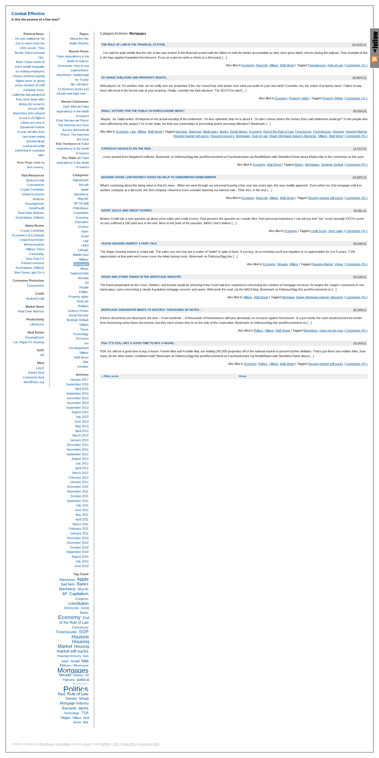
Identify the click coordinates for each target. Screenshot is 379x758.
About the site (79, 38)
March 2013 (80, 435)
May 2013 (82, 426)
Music (84, 268)
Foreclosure (303, 131)
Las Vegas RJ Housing (28, 342)
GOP (84, 631)
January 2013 (79, 440)
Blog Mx (83, 198)
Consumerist (35, 184)
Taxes (84, 329)
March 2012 (80, 472)
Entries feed (36, 372)
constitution (78, 603)
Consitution (81, 212)
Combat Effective (28, 13)
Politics (258, 330)
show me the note (331, 330)
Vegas (339, 264)
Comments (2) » (357, 231)
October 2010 (79, 547)
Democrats (71, 608)
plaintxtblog (63, 744)
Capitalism (79, 593)
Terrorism (82, 338)
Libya (85, 245)
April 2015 (82, 388)
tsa (86, 343)
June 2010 (81, 566)
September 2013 (77, 407)
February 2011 (79, 528)
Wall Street (287, 65)
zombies (83, 366)
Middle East (81, 254)
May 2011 (82, 514)
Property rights (299, 98)
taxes (84, 708)
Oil (87, 282)
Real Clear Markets (31, 212)
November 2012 (78, 449)
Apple (85, 189)
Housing (338, 131)
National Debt (79, 273)
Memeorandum (34, 244)
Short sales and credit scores (126, 210)
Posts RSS (128, 744)
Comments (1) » (357, 65)
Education (82, 222)
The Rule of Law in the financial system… (134, 44)
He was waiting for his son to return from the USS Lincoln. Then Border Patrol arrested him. (30, 48)
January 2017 (79, 379)
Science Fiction (78, 310)
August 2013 (80, 412)
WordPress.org (34, 382)
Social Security (79, 315)
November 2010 (78, 542)
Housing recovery (222, 136)
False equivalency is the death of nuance (73, 111)
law (85, 660)
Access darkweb (73, 130)
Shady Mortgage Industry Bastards (292, 136)
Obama (78, 675)
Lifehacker (37, 324)
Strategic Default (332, 164)
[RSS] (374, 59)
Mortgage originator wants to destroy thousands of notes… (151, 309)
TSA (85, 713)
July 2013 (82, 416)
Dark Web (70, 106)
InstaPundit (36, 208)
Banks (224, 131)
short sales (335, 231)
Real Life (261, 65)
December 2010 (78, 538)
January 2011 (79, 533)
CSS (116, 744)
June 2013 (81, 421)
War (86, 361)
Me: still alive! (80, 84)
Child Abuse (81, 208)
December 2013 (78, 398)
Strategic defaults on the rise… (127, 148)
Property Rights (332, 98)
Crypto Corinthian (32, 189)
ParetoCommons (32, 263)
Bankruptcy (210, 131)
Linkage (83, 250)
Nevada (282, 264)
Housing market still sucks (191, 136)
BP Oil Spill (81, 203)
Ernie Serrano (65, 120)
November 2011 (78, 491)
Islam (85, 231)
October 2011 (79, 496)
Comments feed (33, 377)
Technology (81, 334)
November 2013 (78, 403)
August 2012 (80, 458)
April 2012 (82, 468)
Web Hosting (35, 167)
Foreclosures (317, 65)
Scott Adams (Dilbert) (30, 217)
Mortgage (288, 297)
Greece (83, 226)
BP (64, 594)
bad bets (181, 131)
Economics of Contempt (28, 235)
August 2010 (80, 556)
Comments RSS (149, 744)
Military (84, 259)
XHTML (105, 744)
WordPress (46, 744)
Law (132, 131)
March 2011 (81, 524)
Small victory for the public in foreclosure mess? (143, 110)
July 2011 (82, 505)
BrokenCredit (35, 180)
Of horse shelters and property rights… (135, 77)
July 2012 (82, 463)
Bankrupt (195, 131)
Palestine (69, 679)
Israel (85, 236)
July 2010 (82, 561)
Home (242, 376)
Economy (248, 65)
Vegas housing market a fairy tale (129, 243)
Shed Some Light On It (29, 272)
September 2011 (78, 500)
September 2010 (77, 552)
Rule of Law (335, 65)
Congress (82, 598)
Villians (273, 65)
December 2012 (78, 444)
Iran (86, 656)
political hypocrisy (81, 682)
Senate (71, 698)
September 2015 (77, 384)
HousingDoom (34, 203)
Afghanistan (81, 180)
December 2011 (78, 486)
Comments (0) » (357, 136)
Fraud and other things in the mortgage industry (141, 276)
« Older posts (110, 376)
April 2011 (82, 519)
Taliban (84, 324)
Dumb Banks (238, 131)
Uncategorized (79, 348)
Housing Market (356, 131)
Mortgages (243, 136)
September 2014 (77, 393)
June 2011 (82, 510)
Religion (83, 306)
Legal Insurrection (32, 239)
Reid (61, 694)
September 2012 (77, 454)
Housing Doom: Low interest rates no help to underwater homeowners (158, 177)
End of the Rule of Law (278, 131)
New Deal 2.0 (35, 258)
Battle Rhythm (79, 43)
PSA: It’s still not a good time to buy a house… (139, 343)
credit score (318, 231)
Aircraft (84, 184)
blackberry (81, 194)
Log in (40, 368)
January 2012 (79, 482)
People (84, 287)
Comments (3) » (357, 98)
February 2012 (79, 477)
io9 (42, 355)
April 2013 (82, 431)
